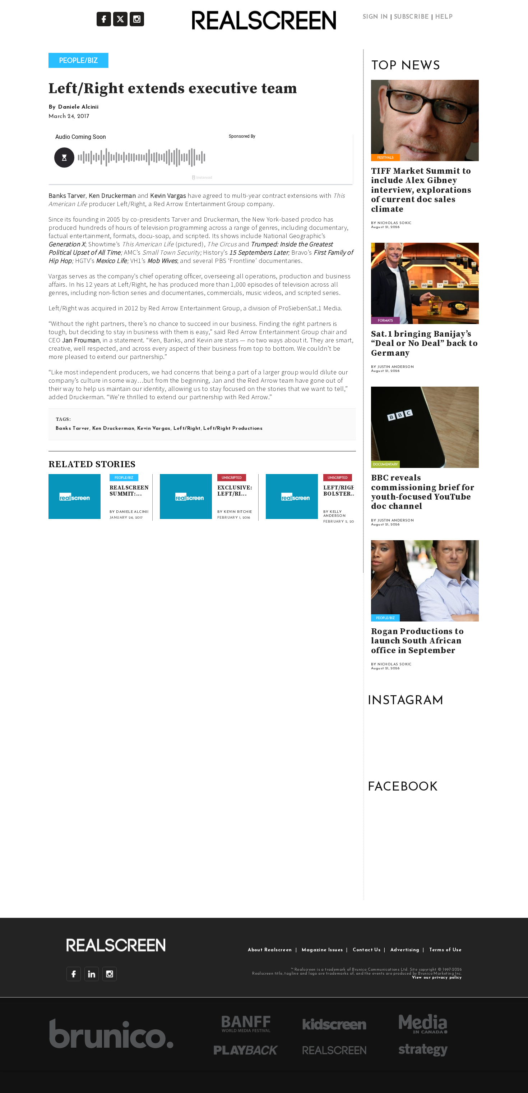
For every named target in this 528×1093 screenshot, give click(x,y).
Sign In (375, 17)
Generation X (66, 244)
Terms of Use (445, 950)
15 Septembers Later (258, 252)
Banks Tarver (66, 195)
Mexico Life (111, 260)
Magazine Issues (322, 950)
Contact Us (366, 950)
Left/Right (187, 428)
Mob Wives (162, 260)
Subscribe (411, 17)
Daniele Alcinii (78, 107)
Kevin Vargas (168, 195)
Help (444, 17)
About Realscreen (270, 950)
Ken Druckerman (112, 195)
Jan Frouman (80, 340)
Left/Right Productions (233, 428)
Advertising (404, 950)
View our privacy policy (437, 978)
